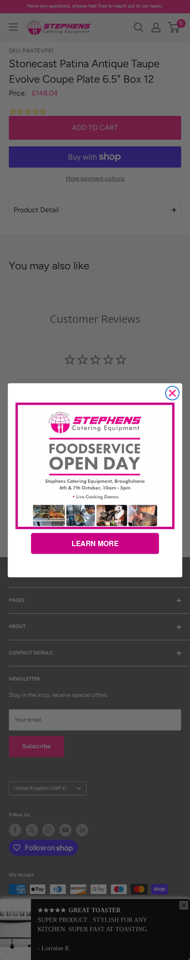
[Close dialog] (172, 393)
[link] (95, 466)
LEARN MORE (95, 543)
